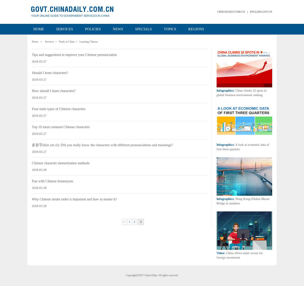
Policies (93, 29)
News (118, 29)
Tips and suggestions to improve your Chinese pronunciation (74, 55)
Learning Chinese (88, 41)
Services (64, 29)
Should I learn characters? (50, 73)
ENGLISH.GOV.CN (261, 11)
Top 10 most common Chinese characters (61, 127)
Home (38, 29)
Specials (143, 29)
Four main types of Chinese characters (58, 109)
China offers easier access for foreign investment (240, 255)
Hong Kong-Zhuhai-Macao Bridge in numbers (243, 201)
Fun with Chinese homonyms (52, 181)
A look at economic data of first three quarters (243, 147)
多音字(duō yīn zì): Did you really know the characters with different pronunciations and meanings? (102, 145)
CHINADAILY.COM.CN (231, 11)
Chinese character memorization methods (60, 163)
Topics (170, 29)
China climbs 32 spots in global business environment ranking (241, 93)
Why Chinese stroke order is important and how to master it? (74, 199)
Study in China (67, 41)
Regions (196, 29)
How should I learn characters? (53, 91)
